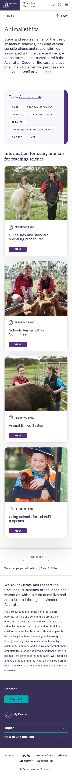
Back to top (36, 556)
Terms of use (45, 755)
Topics (9, 728)
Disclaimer (26, 761)
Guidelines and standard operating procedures (29, 237)
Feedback (16, 699)
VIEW (18, 249)
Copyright (26, 755)
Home (10, 15)
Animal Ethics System (26, 425)
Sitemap (10, 755)
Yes (43, 568)
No (55, 568)
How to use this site (19, 737)
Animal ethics (30, 97)
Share (64, 15)
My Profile (20, 714)
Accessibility (45, 761)
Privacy (62, 755)
